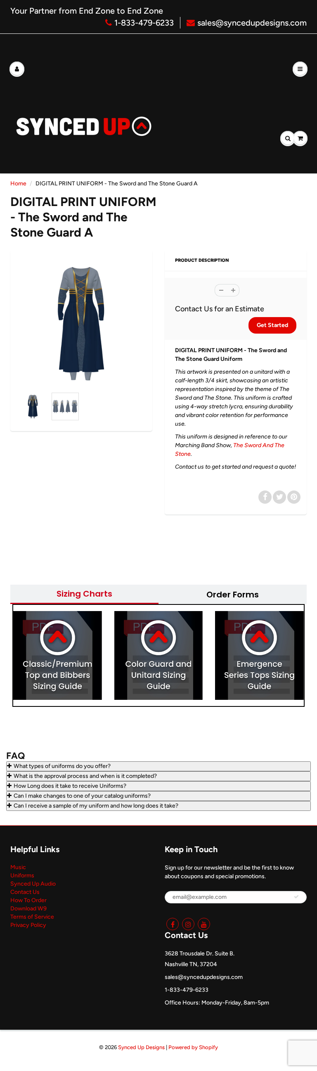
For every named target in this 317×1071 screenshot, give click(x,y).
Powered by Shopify (193, 1047)
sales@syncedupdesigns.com (252, 23)
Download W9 (28, 908)
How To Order (28, 900)
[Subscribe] (296, 896)
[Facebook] (172, 924)
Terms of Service (32, 916)
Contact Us (25, 892)
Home (18, 183)
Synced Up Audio (33, 883)
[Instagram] (188, 924)
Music (18, 867)
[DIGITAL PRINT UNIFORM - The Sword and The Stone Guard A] (81, 323)
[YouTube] (204, 924)
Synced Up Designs (141, 1047)
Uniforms (22, 875)
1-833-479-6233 (144, 23)
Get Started (272, 325)
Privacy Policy (28, 925)
